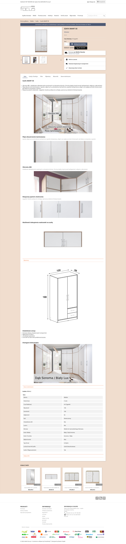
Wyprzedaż (73, 15)
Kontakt (44, 522)
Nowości (56, 15)
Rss (100, 498)
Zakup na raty (45, 518)
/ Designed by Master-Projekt (58, 541)
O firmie (44, 514)
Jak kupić (44, 520)
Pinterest (104, 498)
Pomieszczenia (42, 15)
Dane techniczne (66, 76)
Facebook (97, 498)
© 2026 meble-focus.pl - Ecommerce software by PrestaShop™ (35, 541)
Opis (25, 76)
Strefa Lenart (64, 15)
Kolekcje (50, 15)
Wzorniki (55, 76)
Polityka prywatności (47, 510)
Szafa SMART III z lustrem (30, 487)
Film (41, 76)
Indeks (24, 391)
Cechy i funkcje (33, 76)
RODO (43, 516)
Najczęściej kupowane (25, 512)
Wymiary (48, 76)
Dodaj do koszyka (78, 44)
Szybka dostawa (26, 15)
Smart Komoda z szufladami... (72, 487)
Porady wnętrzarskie (47, 524)
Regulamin (45, 512)
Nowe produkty (24, 510)
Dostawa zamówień (47, 508)
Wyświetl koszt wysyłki (73, 53)
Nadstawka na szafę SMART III (51, 487)
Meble (34, 15)
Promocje (80, 15)
